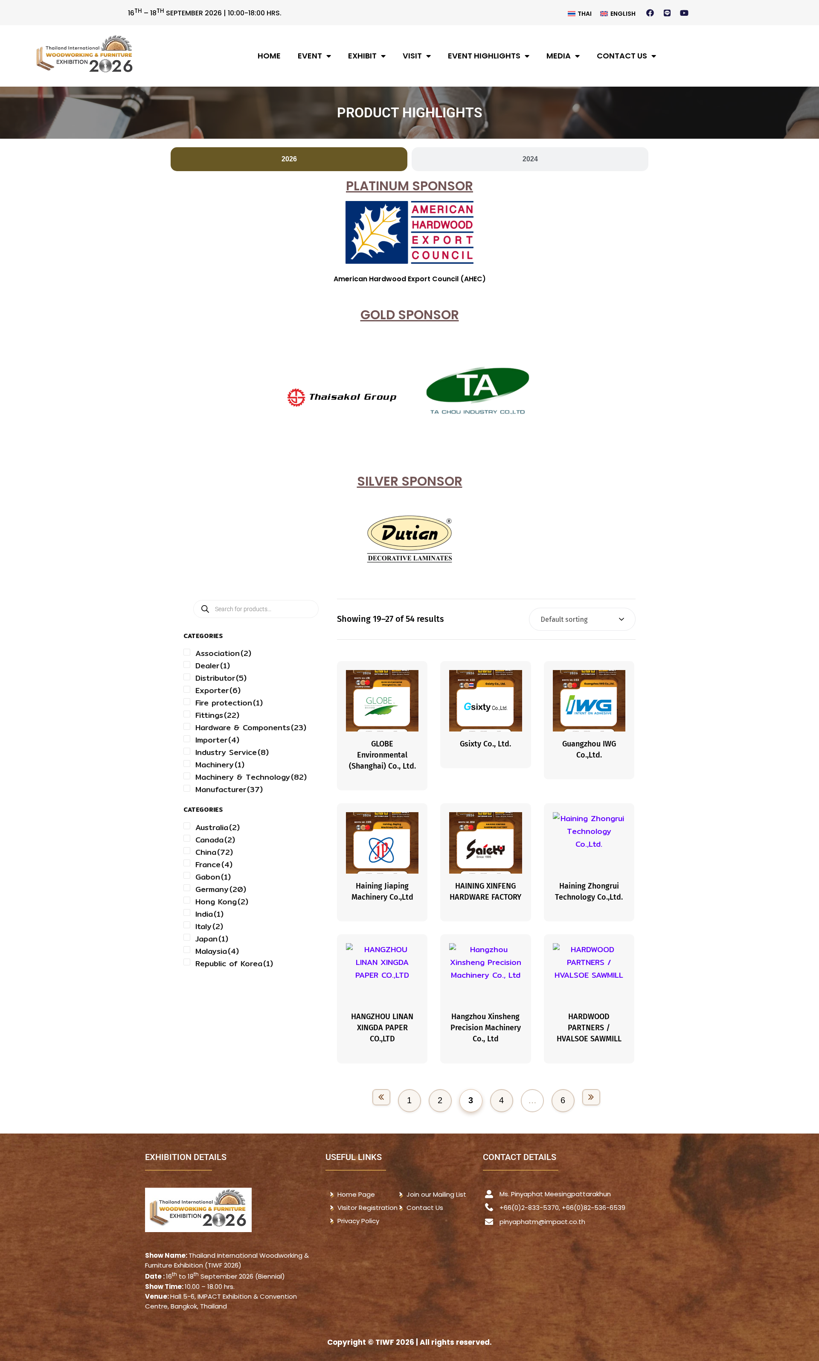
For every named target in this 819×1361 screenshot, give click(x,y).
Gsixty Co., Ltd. (485, 744)
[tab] (289, 159)
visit (412, 55)
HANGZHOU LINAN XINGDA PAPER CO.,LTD (382, 1027)
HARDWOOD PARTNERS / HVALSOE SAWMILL (589, 1027)
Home (269, 55)
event (310, 55)
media (558, 55)
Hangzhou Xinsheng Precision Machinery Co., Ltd (485, 1027)
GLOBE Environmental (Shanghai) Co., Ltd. (382, 755)
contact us (622, 55)
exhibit (362, 55)
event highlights (484, 55)
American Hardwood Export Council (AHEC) (410, 279)
